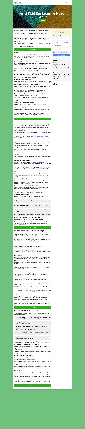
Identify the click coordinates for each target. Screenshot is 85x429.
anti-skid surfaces (28, 81)
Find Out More (32, 119)
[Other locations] (66, 2)
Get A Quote (33, 227)
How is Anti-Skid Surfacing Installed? (61, 74)
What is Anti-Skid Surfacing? (59, 76)
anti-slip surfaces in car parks (28, 104)
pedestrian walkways (36, 162)
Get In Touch (33, 49)
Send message (61, 55)
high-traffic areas (41, 250)
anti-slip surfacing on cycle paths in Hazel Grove (31, 142)
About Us (55, 62)
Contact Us (42, 20)
